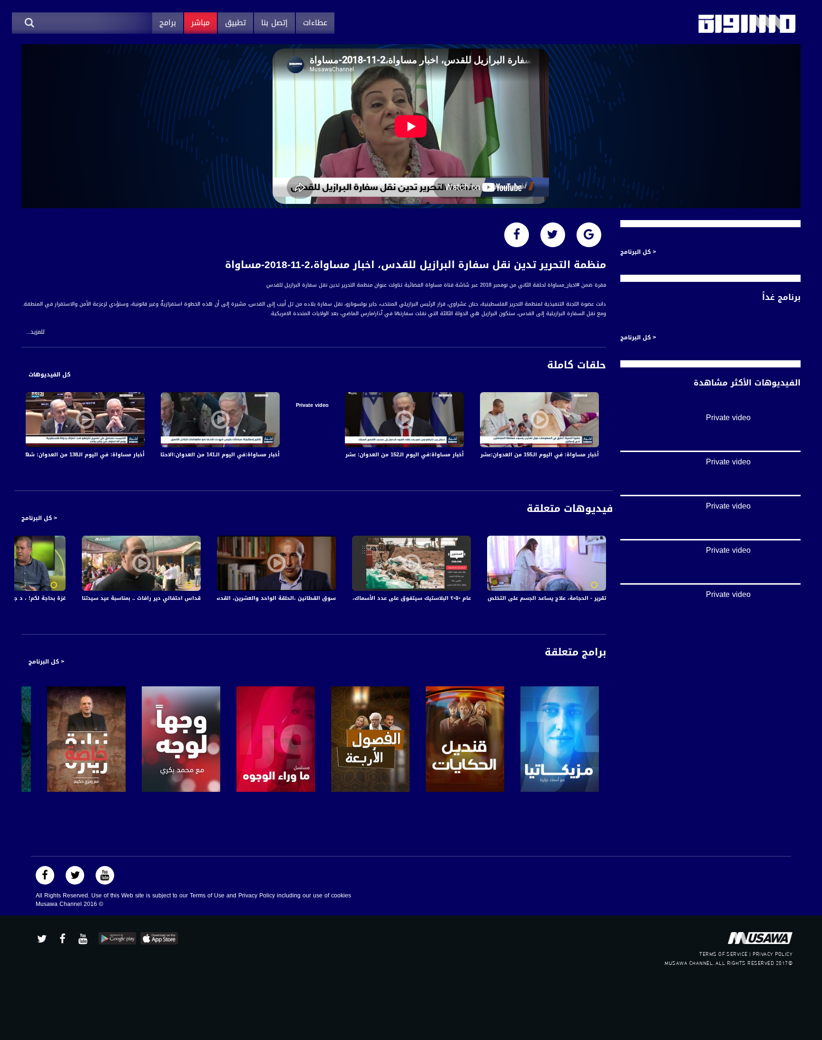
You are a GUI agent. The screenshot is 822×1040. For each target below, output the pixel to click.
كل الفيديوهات (49, 374)
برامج (167, 22)
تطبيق (235, 22)
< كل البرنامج (39, 518)
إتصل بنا (274, 22)
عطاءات (315, 22)
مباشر (200, 22)
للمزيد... (35, 332)
